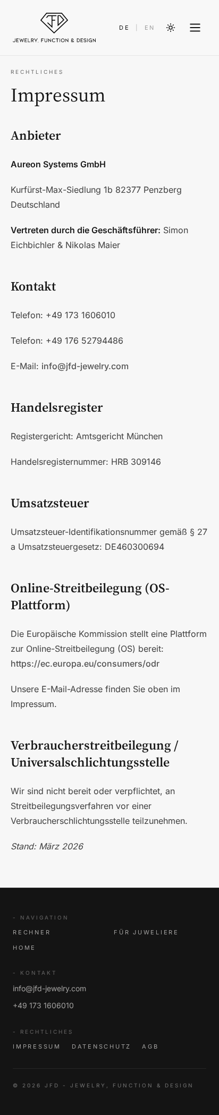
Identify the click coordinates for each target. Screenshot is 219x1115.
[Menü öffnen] (195, 27)
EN (150, 27)
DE (124, 27)
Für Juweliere (146, 932)
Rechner (31, 932)
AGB (150, 1046)
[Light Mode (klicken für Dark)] (171, 28)
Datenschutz (101, 1046)
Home (24, 947)
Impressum (37, 1046)
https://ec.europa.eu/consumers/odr (85, 663)
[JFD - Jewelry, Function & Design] (54, 27)
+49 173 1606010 (43, 1005)
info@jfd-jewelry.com (85, 366)
